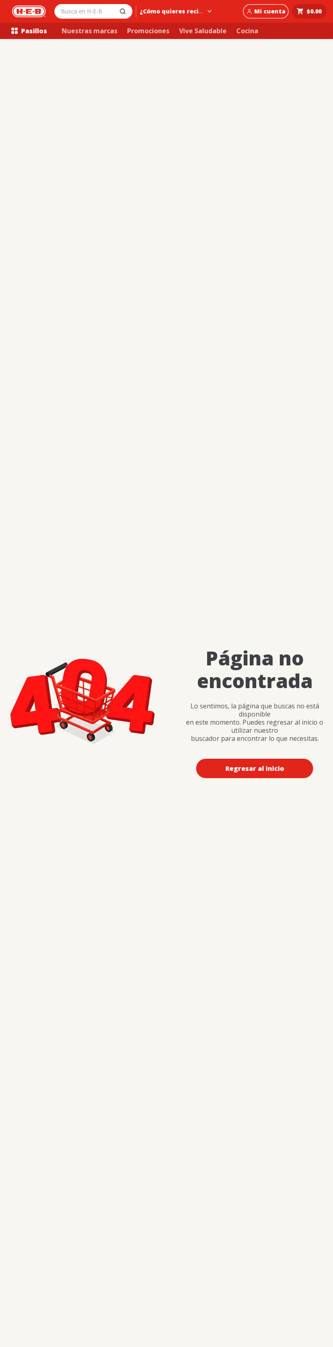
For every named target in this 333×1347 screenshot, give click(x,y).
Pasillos (34, 30)
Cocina (247, 31)
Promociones (148, 31)
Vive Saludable (203, 31)
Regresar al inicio (254, 768)
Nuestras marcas (89, 31)
